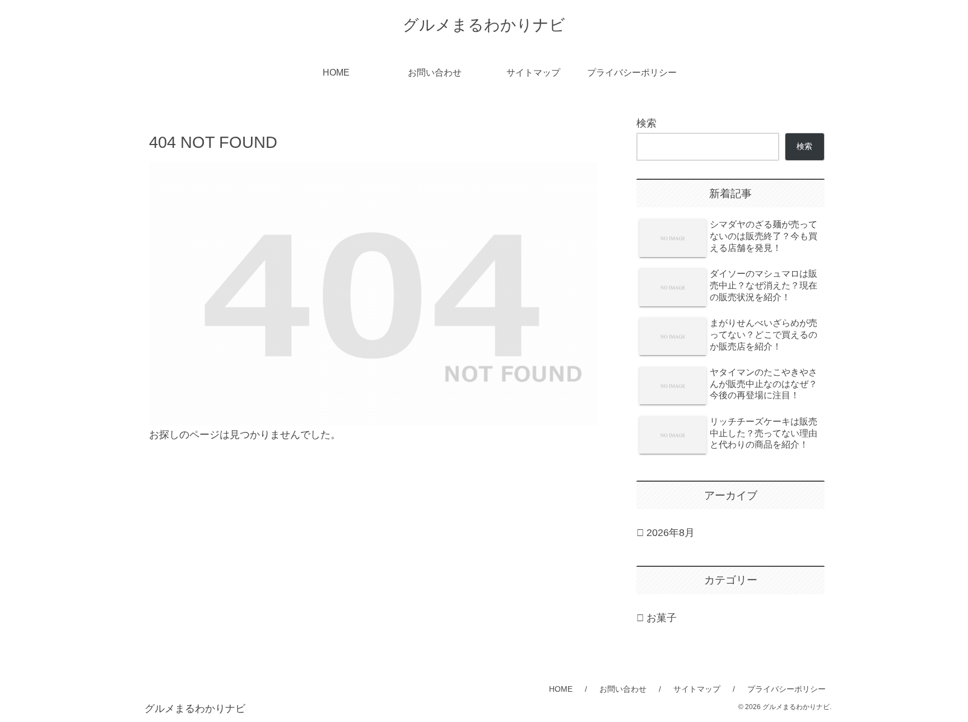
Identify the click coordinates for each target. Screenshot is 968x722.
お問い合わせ (622, 688)
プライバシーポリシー (786, 688)
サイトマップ (696, 688)
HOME (561, 688)
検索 (646, 123)
